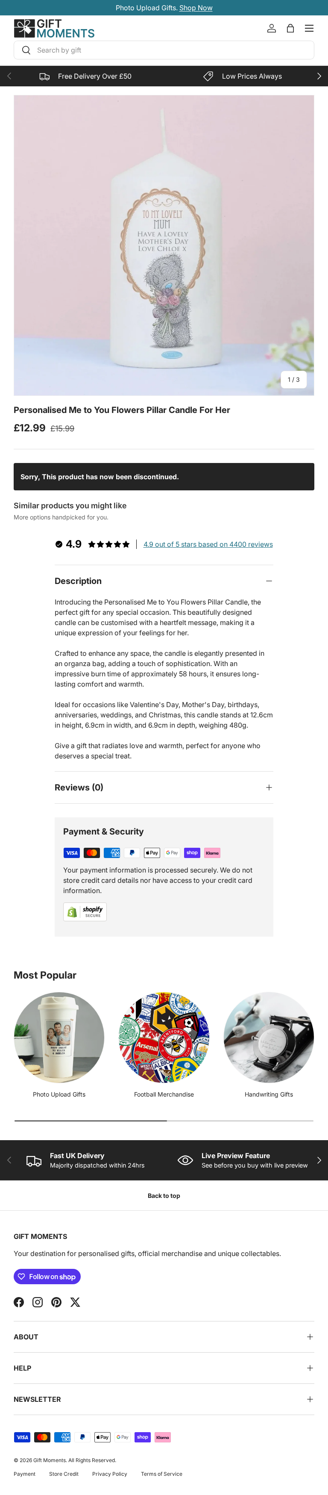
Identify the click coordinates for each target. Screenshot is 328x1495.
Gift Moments (49, 1460)
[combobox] (164, 50)
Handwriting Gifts (269, 1094)
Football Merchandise (164, 1094)
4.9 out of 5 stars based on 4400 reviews (208, 544)
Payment (24, 1474)
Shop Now (209, 7)
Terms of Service (161, 1474)
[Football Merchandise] (164, 1037)
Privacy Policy (109, 1474)
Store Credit (64, 1474)
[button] (290, 28)
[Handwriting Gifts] (269, 1037)
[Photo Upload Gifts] (59, 1037)
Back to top (164, 1195)
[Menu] (309, 28)
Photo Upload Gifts (59, 1094)
